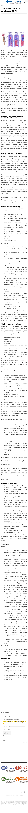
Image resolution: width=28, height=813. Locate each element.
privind (22, 792)
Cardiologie (8, 5)
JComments (25, 742)
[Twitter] (17, 2)
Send (4, 740)
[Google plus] (20, 2)
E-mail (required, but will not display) (11, 719)
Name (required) (6, 716)
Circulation (22, 311)
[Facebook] (15, 2)
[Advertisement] (11, 23)
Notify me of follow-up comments (10, 729)
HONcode (19, 792)
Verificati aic (21, 795)
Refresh (5, 735)
